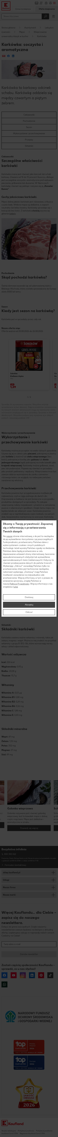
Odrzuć (29, 612)
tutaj (15, 587)
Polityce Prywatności (19, 584)
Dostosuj (29, 597)
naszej (9, 536)
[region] (29, 568)
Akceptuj (29, 604)
